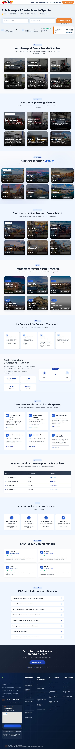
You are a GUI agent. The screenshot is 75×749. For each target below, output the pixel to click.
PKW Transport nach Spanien (66, 687)
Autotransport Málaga (29, 697)
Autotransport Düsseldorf (39, 705)
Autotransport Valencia (29, 694)
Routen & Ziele (34, 2)
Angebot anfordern (36, 662)
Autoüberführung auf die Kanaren (53, 702)
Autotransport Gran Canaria (28, 713)
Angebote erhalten (68, 2)
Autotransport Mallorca (29, 705)
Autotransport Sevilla (29, 701)
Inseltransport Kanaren (67, 700)
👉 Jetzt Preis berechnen (64, 20)
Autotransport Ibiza (28, 717)
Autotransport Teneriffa (29, 708)
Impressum (65, 703)
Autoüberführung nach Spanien (53, 682)
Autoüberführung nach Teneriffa (53, 697)
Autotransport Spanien (29, 681)
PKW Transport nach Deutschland (66, 692)
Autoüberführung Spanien (67, 696)
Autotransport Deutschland (39, 684)
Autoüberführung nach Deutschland (53, 687)
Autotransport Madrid (29, 685)
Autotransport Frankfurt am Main (41, 700)
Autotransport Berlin (40, 688)
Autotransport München (41, 695)
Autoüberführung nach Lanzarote (53, 710)
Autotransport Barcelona (27, 690)
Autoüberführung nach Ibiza (54, 706)
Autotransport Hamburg (41, 692)
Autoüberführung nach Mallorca (53, 692)
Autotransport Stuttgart (41, 709)
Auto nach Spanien (43, 2)
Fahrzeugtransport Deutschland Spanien (67, 682)
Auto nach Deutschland (55, 2)
